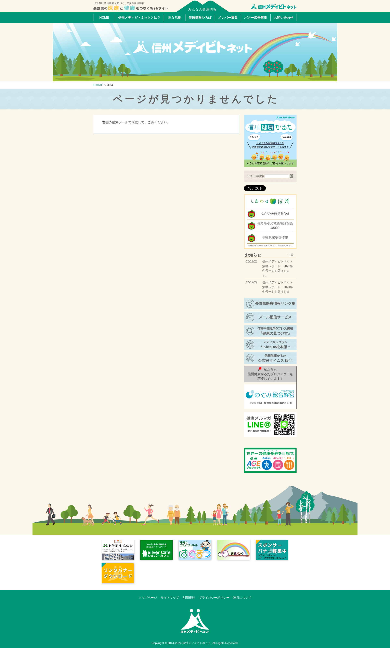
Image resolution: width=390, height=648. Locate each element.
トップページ (148, 597)
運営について (242, 597)
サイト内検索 (255, 176)
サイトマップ (170, 597)
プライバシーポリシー (214, 597)
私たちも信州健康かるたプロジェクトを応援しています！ (270, 374)
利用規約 (189, 597)
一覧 (290, 255)
